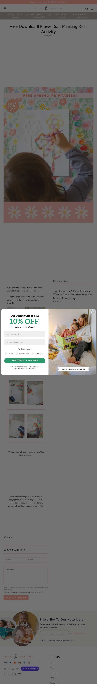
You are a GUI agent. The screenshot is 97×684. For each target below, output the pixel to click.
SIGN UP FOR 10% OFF (25, 360)
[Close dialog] (93, 311)
